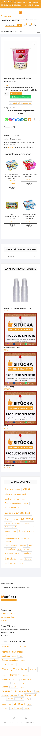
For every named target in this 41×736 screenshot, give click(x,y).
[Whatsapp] (6, 118)
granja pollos (23, 545)
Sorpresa (21, 563)
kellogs (17, 553)
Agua (26, 489)
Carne (8, 519)
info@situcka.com (8, 636)
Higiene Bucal (10, 549)
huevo (19, 549)
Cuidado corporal (10, 527)
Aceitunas (17, 489)
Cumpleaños (32, 527)
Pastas (21, 559)
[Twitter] (18, 118)
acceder (11, 147)
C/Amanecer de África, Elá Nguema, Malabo (15, 629)
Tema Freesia (21, 723)
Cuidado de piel (22, 527)
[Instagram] (10, 118)
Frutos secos (14, 545)
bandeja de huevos (12, 499)
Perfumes (28, 559)
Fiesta (6, 545)
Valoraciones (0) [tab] (9, 127)
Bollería (26, 503)
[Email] (25, 118)
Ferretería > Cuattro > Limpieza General (17, 540)
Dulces (22, 531)
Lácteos (13, 108)
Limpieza (10, 558)
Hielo (30, 545)
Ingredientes (9, 553)
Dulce (14, 531)
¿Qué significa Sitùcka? (8, 613)
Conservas (26, 523)
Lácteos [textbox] (20, 256)
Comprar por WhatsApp (21, 97)
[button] (34, 44)
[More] (29, 118)
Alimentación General (15, 494)
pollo (6, 563)
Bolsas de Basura (12, 507)
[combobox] (20, 255)
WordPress (33, 723)
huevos (26, 549)
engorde (7, 535)
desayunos (7, 531)
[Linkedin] (22, 118)
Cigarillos (7, 523)
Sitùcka (6, 16)
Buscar (19, 25)
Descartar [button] (37, 5)
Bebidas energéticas (13, 503)
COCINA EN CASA (16, 523)
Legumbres (26, 553)
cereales (16, 519)
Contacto (4, 620)
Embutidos (30, 531)
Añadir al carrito (16, 94)
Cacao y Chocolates (18, 512)
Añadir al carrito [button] (12, 188)
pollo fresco (13, 563)
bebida (23, 499)
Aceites (9, 489)
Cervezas (27, 519)
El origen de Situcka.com (8, 617)
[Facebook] (14, 118)
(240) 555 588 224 (8, 633)
